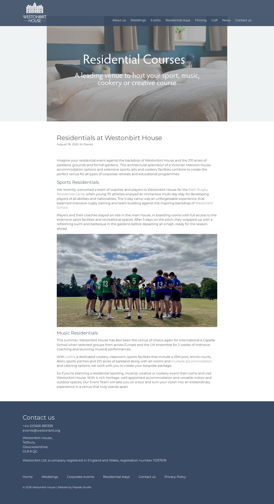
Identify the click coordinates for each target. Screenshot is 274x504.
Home (28, 477)
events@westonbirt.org (41, 430)
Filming (201, 20)
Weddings (138, 20)
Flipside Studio (81, 487)
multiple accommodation (191, 361)
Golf (214, 20)
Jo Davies (86, 144)
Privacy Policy (175, 477)
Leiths (70, 357)
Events (156, 20)
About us (119, 20)
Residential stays (177, 20)
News (226, 20)
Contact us (243, 20)
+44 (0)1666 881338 (38, 426)
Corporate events (80, 477)
